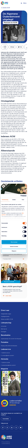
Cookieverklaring (6, 443)
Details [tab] (14, 199)
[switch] (24, 227)
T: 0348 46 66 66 (5, 352)
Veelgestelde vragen (6, 313)
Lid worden (3, 326)
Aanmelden (6, 419)
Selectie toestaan (14, 246)
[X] (16, 427)
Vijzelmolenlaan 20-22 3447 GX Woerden (11, 338)
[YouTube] (21, 427)
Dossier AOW (6, 7)
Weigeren (14, 251)
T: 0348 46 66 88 (5, 362)
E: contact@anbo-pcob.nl (7, 355)
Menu (24, 3)
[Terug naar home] (4, 3)
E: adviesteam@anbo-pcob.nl (8, 365)
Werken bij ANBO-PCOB (7, 319)
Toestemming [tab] (5, 199)
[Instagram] (7, 427)
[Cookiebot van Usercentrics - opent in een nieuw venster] (20, 196)
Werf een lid (4, 329)
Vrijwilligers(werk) (5, 316)
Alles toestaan (14, 242)
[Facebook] (3, 427)
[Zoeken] (21, 3)
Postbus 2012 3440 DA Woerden (9, 345)
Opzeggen (3, 331)
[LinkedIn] (12, 427)
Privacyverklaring (6, 442)
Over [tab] (23, 199)
